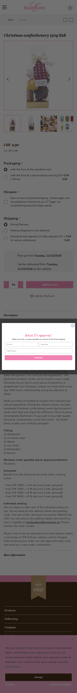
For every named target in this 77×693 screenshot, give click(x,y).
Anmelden (38, 358)
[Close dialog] (72, 325)
